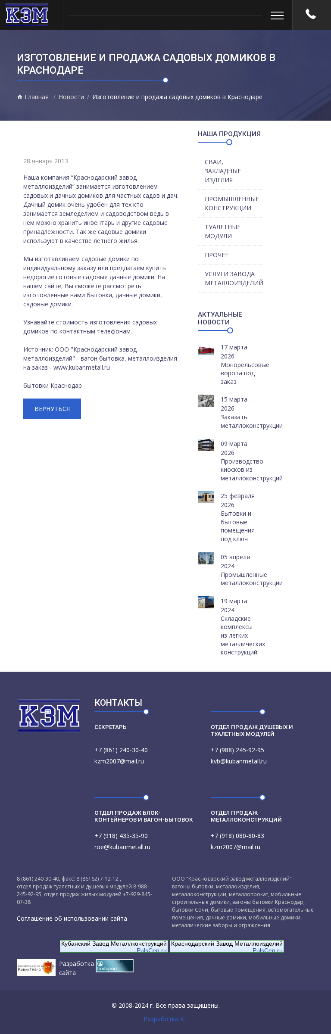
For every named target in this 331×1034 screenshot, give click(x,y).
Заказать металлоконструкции (252, 421)
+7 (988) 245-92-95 (237, 750)
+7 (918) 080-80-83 (237, 836)
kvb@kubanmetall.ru (239, 761)
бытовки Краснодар (52, 385)
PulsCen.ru (152, 950)
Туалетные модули (222, 231)
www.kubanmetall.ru (81, 367)
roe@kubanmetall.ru (122, 847)
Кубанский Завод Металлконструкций (114, 943)
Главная (36, 97)
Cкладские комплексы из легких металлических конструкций (243, 635)
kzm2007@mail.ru (119, 761)
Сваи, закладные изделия (223, 171)
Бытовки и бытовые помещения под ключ (238, 526)
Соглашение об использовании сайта (72, 918)
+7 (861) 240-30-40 (121, 750)
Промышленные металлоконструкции (252, 578)
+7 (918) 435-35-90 (121, 836)
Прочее (216, 255)
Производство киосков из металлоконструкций (252, 469)
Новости (71, 97)
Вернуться (52, 409)
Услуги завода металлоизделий (233, 278)
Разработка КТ (166, 1019)
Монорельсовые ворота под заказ (245, 373)
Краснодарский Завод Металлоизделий (227, 943)
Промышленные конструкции (232, 203)
